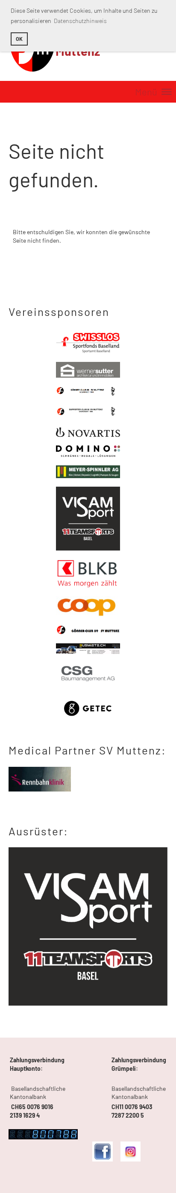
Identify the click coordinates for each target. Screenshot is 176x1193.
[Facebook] (102, 1159)
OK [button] (19, 38)
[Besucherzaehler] (43, 1137)
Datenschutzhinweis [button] (80, 20)
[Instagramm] (130, 1159)
